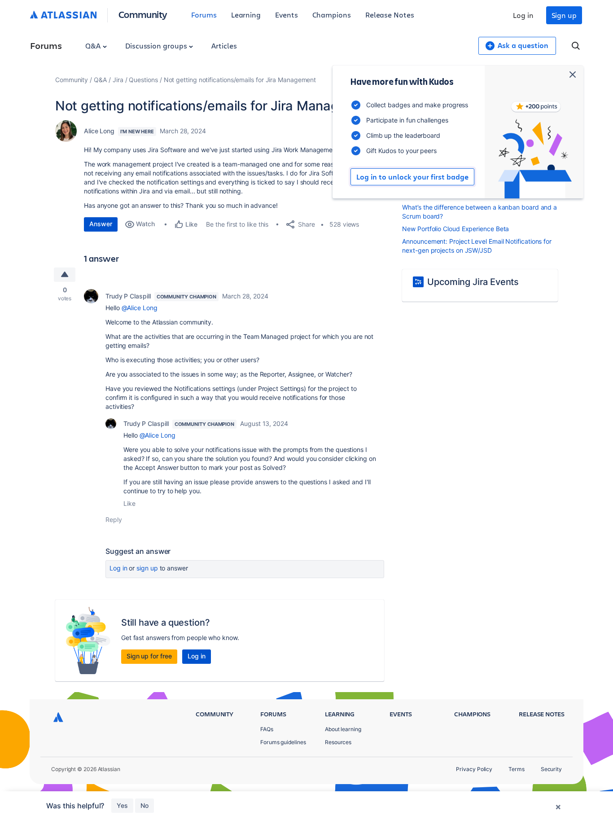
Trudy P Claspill (128, 296)
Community (142, 14)
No (144, 805)
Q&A (93, 45)
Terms (516, 769)
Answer (100, 224)
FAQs (266, 729)
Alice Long (99, 131)
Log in (523, 15)
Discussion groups (157, 45)
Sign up (564, 15)
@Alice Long (140, 307)
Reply (113, 519)
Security (551, 769)
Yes (122, 805)
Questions (143, 79)
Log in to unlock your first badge (412, 177)
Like (129, 503)
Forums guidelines (283, 742)
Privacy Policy (474, 769)
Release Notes (389, 14)
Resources (338, 742)
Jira (118, 79)
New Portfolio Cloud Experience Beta (455, 228)
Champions (331, 14)
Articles (223, 45)
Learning (246, 14)
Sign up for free (149, 656)
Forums (204, 14)
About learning (343, 729)
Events (286, 14)
